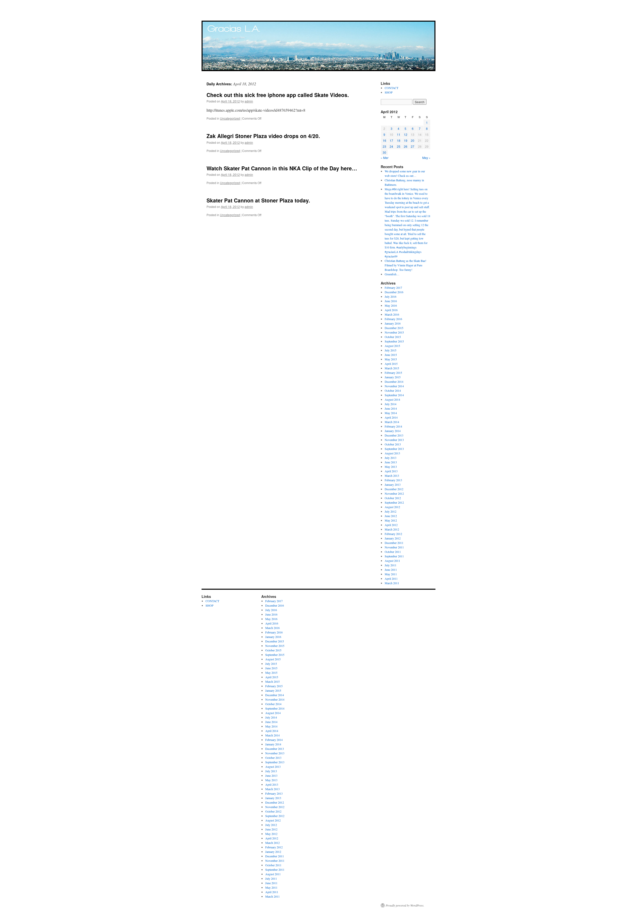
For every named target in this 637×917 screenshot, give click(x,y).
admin (249, 101)
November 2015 (394, 332)
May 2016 (391, 305)
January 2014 (393, 431)
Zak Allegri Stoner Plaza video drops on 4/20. (263, 136)
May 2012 (391, 520)
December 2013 (394, 435)
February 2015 (393, 373)
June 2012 (391, 516)
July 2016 (390, 296)
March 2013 (392, 476)
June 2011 (391, 570)
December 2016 (394, 292)
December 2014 (394, 382)
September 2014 (394, 395)
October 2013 (393, 444)
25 (398, 146)
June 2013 (391, 462)
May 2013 (391, 467)
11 (398, 134)
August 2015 (392, 346)
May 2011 (391, 574)
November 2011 (394, 547)
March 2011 (392, 583)
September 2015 (394, 341)
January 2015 (393, 377)
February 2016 (393, 319)
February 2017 (393, 288)
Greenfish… (392, 274)
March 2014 (392, 422)
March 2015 (392, 368)
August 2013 (392, 453)
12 (405, 134)
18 (398, 140)
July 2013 (390, 458)
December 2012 (394, 489)
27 (412, 146)
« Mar (384, 157)
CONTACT (391, 88)
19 (405, 140)
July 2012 (390, 511)
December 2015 (394, 328)
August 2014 (392, 399)
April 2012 (391, 525)
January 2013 (393, 484)
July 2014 (390, 404)
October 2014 (393, 390)
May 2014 (391, 413)
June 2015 (391, 355)
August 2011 (392, 561)
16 (384, 140)
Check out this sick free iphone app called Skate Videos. (278, 94)
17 (391, 140)
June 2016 (391, 301)
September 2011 (394, 556)
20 (412, 140)
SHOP (389, 92)
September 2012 (394, 502)
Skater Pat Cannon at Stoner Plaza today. (258, 200)
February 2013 (393, 480)
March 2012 (392, 529)
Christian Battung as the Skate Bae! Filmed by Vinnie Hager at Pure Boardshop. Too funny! (405, 265)
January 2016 (393, 323)
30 (384, 152)
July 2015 (390, 350)
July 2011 (390, 565)
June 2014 (391, 408)
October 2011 (393, 552)
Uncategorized (230, 118)
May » (426, 157)
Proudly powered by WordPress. (405, 905)
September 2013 (394, 449)
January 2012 (393, 538)
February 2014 (393, 426)
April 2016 (391, 310)
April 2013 (391, 471)
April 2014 (391, 417)
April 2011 (391, 578)
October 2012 (393, 498)
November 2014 (394, 386)
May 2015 (391, 359)
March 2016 (392, 314)
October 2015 (393, 337)
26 (405, 146)
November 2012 (394, 493)
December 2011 (394, 543)
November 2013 (394, 440)
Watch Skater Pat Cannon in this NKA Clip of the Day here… (282, 168)
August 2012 (392, 507)
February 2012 (393, 534)
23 (384, 146)
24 (391, 146)
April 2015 (391, 364)
